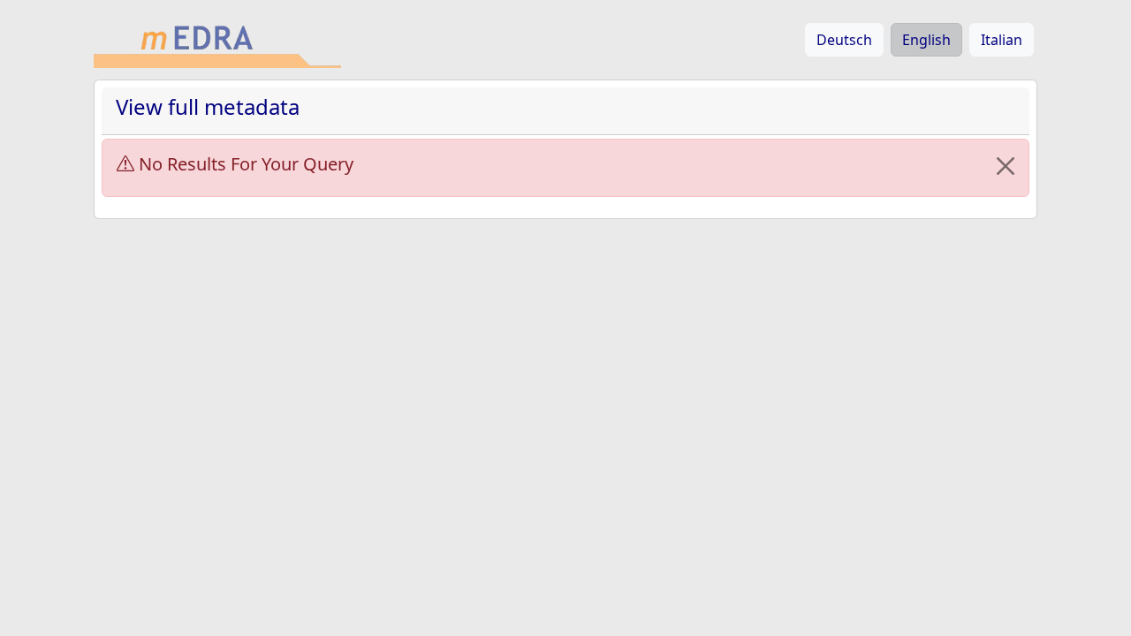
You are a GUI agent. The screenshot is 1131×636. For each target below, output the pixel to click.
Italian (1001, 39)
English (926, 39)
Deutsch (844, 39)
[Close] (1006, 166)
